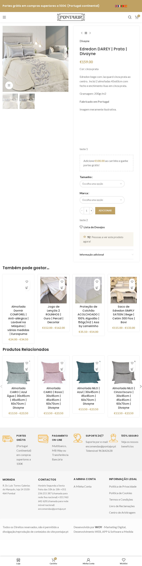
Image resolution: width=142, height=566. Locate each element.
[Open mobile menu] (4, 17)
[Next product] (90, 33)
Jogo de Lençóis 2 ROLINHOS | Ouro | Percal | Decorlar (53, 314)
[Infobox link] (18, 450)
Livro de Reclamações (122, 506)
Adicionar (105, 210)
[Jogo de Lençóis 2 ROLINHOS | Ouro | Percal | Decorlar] (53, 290)
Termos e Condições (121, 499)
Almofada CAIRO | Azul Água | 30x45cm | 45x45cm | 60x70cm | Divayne (18, 398)
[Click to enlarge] (9, 85)
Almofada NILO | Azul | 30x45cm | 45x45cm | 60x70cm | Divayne (88, 396)
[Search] (129, 17)
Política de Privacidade (122, 486)
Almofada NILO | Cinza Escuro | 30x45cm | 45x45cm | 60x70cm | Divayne (123, 398)
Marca (84, 193)
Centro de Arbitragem (122, 512)
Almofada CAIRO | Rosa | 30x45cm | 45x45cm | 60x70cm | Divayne (53, 398)
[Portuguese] (122, 6)
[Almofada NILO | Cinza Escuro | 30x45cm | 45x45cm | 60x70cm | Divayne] (123, 371)
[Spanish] (125, 6)
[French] (119, 6)
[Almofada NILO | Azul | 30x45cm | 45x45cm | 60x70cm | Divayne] (88, 371)
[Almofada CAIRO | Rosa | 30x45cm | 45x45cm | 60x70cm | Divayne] (53, 371)
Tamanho (86, 177)
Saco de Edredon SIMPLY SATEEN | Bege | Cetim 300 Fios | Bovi (123, 314)
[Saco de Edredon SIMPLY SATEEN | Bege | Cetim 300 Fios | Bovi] (123, 290)
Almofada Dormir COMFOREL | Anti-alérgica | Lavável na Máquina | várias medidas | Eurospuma (18, 320)
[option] (34, 88)
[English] (116, 6)
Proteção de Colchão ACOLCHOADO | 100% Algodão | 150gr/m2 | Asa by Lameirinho (88, 316)
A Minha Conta (82, 486)
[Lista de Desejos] (27, 282)
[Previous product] (82, 33)
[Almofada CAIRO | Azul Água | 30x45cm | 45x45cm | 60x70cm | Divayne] (18, 371)
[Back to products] (86, 33)
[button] (6, 58)
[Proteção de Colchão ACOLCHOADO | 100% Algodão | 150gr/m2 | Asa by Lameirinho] (88, 290)
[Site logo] (71, 16)
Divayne (84, 41)
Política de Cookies (120, 493)
